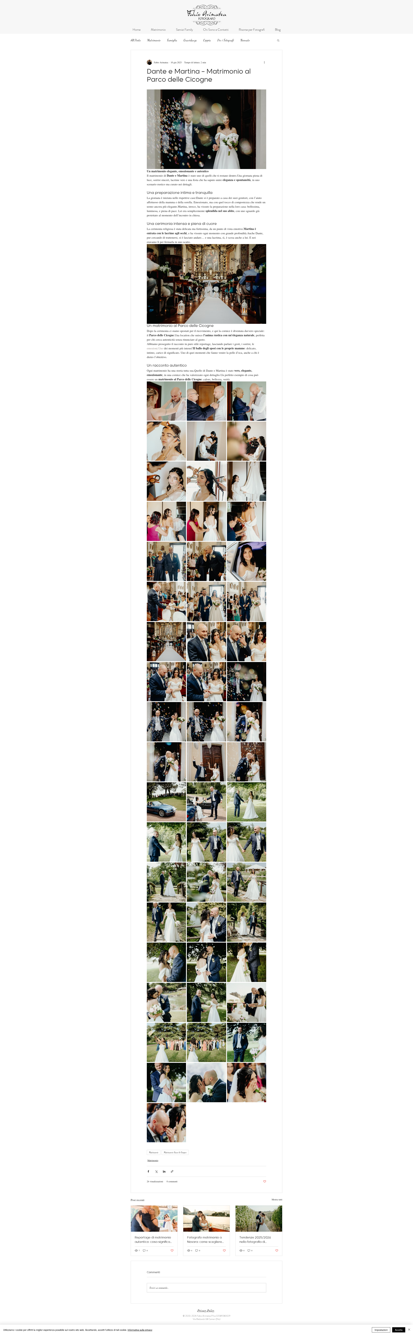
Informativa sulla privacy (140, 1329)
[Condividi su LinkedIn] (164, 1171)
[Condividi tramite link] (172, 1171)
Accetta (399, 1329)
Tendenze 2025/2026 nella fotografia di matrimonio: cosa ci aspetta (255, 1240)
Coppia (207, 40)
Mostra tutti (277, 1199)
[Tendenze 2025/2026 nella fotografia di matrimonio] (259, 1219)
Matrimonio (154, 40)
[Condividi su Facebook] (148, 1171)
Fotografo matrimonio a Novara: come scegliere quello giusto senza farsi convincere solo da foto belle (205, 1240)
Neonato (245, 40)
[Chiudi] (409, 1329)
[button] (278, 40)
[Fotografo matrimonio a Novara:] (206, 1219)
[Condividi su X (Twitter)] (156, 1171)
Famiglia (172, 40)
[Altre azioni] (264, 62)
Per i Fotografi (225, 40)
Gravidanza (190, 40)
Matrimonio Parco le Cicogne (175, 1152)
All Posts (136, 40)
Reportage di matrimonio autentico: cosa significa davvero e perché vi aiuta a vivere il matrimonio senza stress (153, 1240)
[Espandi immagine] (166, 401)
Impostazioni (381, 1329)
